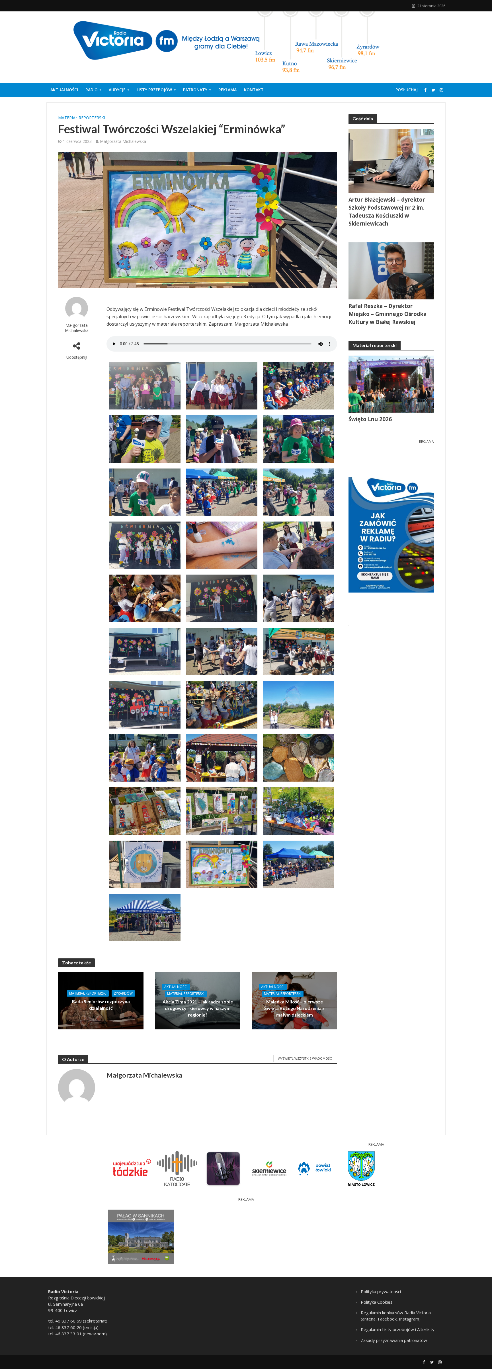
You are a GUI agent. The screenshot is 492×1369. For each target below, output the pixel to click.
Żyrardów (123, 993)
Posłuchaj (406, 89)
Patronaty (195, 89)
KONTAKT (254, 89)
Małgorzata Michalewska (123, 141)
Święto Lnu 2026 (370, 419)
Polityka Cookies (377, 1302)
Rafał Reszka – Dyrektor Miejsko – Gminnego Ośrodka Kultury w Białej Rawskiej (387, 314)
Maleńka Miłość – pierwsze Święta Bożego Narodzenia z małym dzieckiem (294, 1008)
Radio (91, 89)
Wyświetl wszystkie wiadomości (305, 1058)
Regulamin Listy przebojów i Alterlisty (397, 1329)
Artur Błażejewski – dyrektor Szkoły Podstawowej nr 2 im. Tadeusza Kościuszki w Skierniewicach (386, 211)
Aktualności (64, 89)
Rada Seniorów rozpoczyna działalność (101, 1005)
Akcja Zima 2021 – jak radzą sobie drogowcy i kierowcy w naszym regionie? (198, 1008)
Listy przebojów (154, 89)
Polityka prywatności (381, 1291)
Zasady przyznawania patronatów (394, 1340)
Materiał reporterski (81, 117)
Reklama (227, 89)
